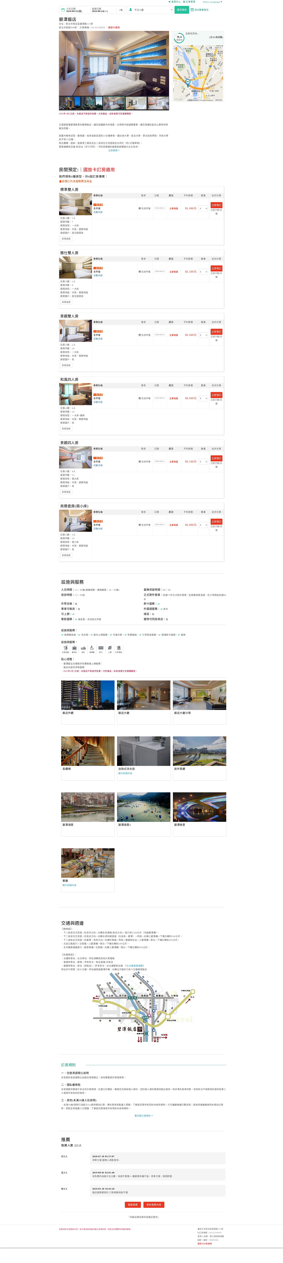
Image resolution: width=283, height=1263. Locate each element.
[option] (88, 695)
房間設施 (66, 239)
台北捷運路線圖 (134, 966)
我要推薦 (133, 1204)
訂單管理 (190, 2)
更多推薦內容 (154, 1204)
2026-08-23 (159, 208)
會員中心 (176, 2)
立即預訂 (216, 205)
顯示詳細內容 (125, 773)
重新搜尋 (182, 9)
